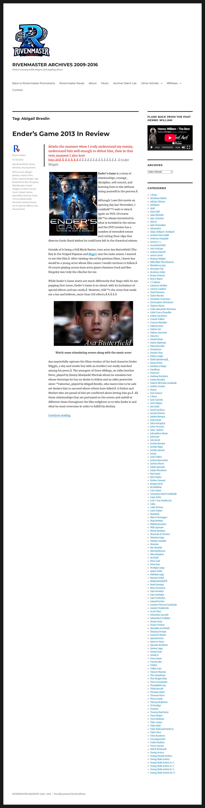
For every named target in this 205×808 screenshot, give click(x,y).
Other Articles (150, 83)
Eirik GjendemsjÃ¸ (159, 359)
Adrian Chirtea (157, 201)
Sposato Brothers (159, 645)
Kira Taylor (155, 477)
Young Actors (28, 167)
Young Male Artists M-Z (162, 772)
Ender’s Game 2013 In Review (61, 134)
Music (105, 83)
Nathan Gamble (158, 541)
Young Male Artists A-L (162, 766)
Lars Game (155, 490)
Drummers (155, 349)
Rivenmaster (19, 155)
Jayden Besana (157, 416)
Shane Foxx (156, 621)
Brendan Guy (157, 268)
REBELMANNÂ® (158, 581)
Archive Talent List (125, 83)
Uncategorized (157, 739)
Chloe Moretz (157, 295)
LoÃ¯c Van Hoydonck (161, 500)
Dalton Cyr (155, 329)
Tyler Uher (155, 732)
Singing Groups (158, 631)
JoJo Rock (155, 440)
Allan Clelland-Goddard (162, 232)
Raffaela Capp (157, 574)
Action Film (27, 175)
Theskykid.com (158, 685)
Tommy (154, 709)
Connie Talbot (157, 319)
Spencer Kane (157, 641)
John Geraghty (157, 423)
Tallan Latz (155, 668)
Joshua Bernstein (159, 460)
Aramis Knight (26, 178)
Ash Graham (156, 248)
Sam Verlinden (157, 598)
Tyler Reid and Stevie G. (162, 729)
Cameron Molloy (158, 285)
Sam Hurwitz (157, 591)
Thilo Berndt (156, 688)
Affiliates (172, 83)
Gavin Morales (157, 379)
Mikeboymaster (158, 524)
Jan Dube (154, 406)
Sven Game (156, 658)
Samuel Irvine (157, 601)
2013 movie (18, 172)
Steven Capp (156, 648)
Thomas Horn (157, 695)
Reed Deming (157, 584)
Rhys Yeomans (157, 588)
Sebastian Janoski (159, 614)
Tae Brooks (156, 662)
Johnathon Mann (159, 433)
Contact (17, 90)
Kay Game (155, 473)
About (93, 83)
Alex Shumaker (158, 225)
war (36, 205)
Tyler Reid (155, 725)
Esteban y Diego (158, 366)
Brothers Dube (157, 272)
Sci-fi (14, 205)
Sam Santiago (157, 594)
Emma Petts (156, 363)
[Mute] (183, 147)
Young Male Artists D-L (162, 769)
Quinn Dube (156, 571)
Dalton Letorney (158, 332)
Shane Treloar (157, 625)
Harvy (153, 389)
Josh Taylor (156, 457)
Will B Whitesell (158, 749)
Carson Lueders (158, 289)
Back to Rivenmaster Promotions (33, 83)
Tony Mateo (156, 715)
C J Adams (155, 282)
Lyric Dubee (156, 510)
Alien (15, 178)
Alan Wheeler (157, 215)
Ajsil (152, 208)
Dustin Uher (156, 352)
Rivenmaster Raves (71, 83)
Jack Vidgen (156, 403)
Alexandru (155, 228)
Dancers (154, 336)
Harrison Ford (30, 195)
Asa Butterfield (20, 164)
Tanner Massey (158, 672)
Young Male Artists (160, 759)
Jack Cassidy (156, 399)
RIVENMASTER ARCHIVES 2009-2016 (55, 64)
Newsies (154, 544)
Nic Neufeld (156, 547)
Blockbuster (18, 185)
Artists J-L (155, 242)
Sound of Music (158, 635)
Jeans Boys (155, 420)
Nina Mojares (157, 554)
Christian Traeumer (160, 299)
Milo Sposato (157, 527)
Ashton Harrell (157, 252)
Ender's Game (28, 188)
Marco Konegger (158, 517)
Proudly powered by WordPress (70, 794)
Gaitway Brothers (159, 376)
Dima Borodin (157, 346)
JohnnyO (154, 436)
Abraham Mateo (158, 198)
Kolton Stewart (157, 480)
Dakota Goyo (156, 326)
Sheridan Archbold (159, 628)
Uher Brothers (157, 735)
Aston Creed (156, 255)
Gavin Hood (18, 192)
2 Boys (153, 195)
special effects (25, 205)
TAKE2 (153, 665)
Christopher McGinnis (161, 302)
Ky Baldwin (156, 487)
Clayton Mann (157, 305)
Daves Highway (158, 342)
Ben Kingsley (31, 182)
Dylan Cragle (156, 356)
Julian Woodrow (158, 470)
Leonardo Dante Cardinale (163, 494)
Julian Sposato (157, 467)
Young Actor (18, 209)
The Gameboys (157, 675)
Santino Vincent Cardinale (163, 604)
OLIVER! (154, 557)
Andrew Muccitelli (159, 235)
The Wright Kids (158, 678)
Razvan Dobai (157, 578)
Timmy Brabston (159, 702)
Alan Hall (155, 211)
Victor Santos (157, 745)
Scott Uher (155, 611)
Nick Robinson (157, 551)
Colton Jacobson (158, 315)
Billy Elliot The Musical (161, 262)
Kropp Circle (156, 483)
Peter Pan (155, 564)
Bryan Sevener (157, 275)
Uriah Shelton (157, 742)
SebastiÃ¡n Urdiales (160, 618)
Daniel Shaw (156, 339)
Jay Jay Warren (157, 413)
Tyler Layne (156, 722)
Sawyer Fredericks (159, 608)
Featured (154, 373)
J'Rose (153, 396)
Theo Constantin (158, 682)
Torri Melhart (157, 719)
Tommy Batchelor (159, 712)
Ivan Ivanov (156, 393)
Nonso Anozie (29, 202)
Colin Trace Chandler (161, 312)
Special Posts (157, 638)
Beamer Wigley (157, 258)
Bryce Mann (156, 279)
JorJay (153, 453)
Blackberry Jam (158, 265)
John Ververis (157, 426)
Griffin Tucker (157, 386)
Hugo (92, 254)
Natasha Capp (157, 537)
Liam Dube (155, 497)
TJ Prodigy (155, 705)
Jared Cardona (157, 410)
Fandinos (155, 369)
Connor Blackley (158, 322)
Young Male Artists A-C (162, 762)
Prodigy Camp (157, 567)
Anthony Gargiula (159, 238)
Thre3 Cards (156, 698)
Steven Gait (156, 651)
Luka (152, 504)
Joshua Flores (157, 463)
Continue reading (59, 415)
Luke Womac (156, 507)
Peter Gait (155, 561)
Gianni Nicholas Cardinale (163, 383)
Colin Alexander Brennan (163, 309)
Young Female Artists (161, 756)
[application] (170, 138)
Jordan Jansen (157, 450)
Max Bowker (156, 520)
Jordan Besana (157, 443)
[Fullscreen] (188, 147)
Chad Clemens (157, 292)
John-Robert (156, 430)
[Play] (152, 147)
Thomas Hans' (157, 692)
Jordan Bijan (156, 447)
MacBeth (154, 514)
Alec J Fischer (157, 218)
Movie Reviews (157, 530)
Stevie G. (154, 655)
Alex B (153, 221)
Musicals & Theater (160, 534)
